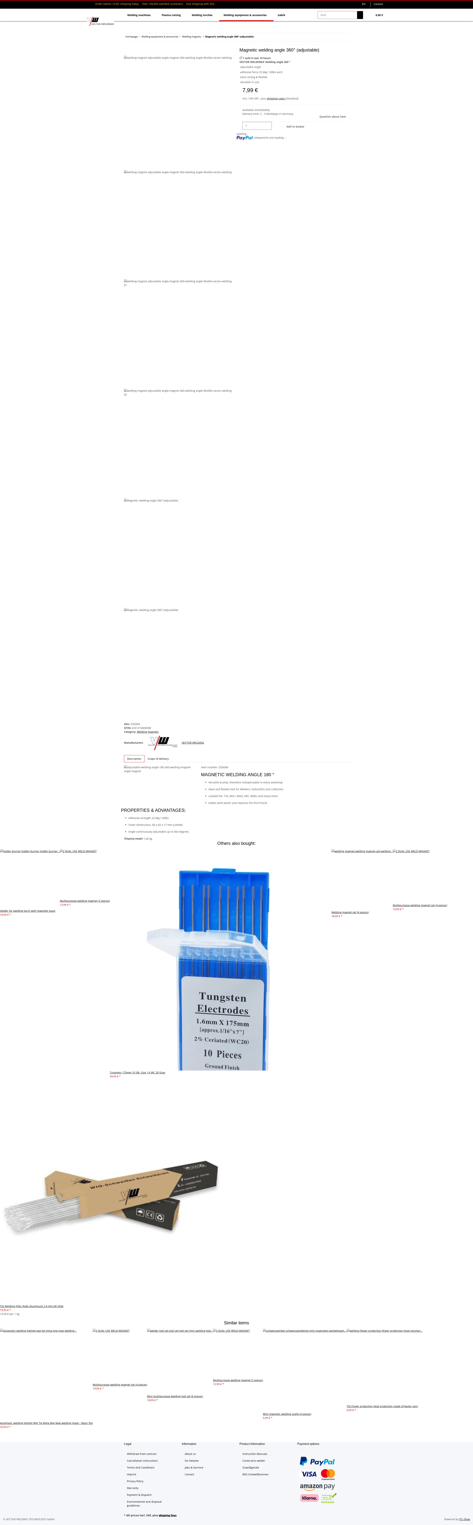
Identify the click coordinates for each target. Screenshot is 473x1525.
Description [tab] (134, 758)
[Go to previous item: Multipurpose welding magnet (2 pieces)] (263, 37)
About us (190, 1454)
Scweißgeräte (250, 1467)
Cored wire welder (253, 1460)
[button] (369, 15)
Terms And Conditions (140, 1467)
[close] (127, 51)
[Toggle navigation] (91, 12)
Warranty (132, 1488)
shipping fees (167, 1515)
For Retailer (192, 1460)
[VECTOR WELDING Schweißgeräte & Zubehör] (100, 21)
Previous (130, 167)
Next (128, 719)
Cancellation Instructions (142, 1460)
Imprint (131, 1474)
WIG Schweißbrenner (255, 1474)
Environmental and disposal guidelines (144, 1503)
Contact (378, 4)
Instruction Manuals (254, 1454)
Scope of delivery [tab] (158, 758)
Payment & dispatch (139, 1495)
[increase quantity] (275, 126)
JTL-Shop (464, 1519)
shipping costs (276, 98)
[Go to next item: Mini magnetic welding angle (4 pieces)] (257, 37)
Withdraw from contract (141, 1454)
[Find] (360, 15)
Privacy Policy (135, 1481)
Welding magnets (148, 732)
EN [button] (364, 4)
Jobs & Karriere (194, 1467)
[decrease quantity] (239, 126)
